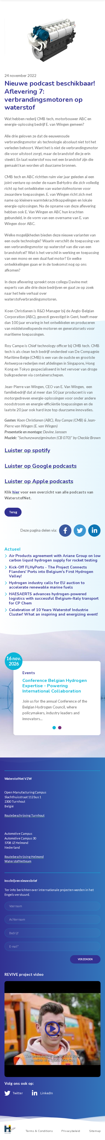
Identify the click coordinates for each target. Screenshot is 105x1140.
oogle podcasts (40, 466)
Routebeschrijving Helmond (24, 856)
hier (16, 492)
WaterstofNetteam (17, 861)
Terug (13, 512)
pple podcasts (38, 481)
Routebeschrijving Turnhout (24, 815)
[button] (54, 727)
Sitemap (95, 1131)
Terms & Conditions (39, 1131)
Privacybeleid (70, 1131)
